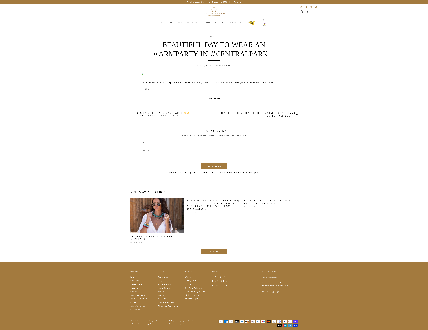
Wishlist (188, 277)
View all (214, 251)
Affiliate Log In (191, 299)
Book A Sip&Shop (219, 281)
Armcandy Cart (218, 276)
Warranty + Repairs (139, 295)
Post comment (214, 166)
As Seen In (162, 291)
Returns (133, 291)
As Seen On (163, 295)
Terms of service (161, 324)
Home (211, 36)
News (216, 36)
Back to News (215, 98)
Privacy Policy (226, 172)
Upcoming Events (219, 285)
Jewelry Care (136, 284)
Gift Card (189, 284)
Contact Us (163, 277)
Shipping (134, 288)
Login (132, 277)
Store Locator (164, 299)
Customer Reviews (166, 302)
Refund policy (135, 324)
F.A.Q (160, 280)
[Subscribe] (296, 277)
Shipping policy (175, 324)
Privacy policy (148, 324)
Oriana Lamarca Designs (146, 321)
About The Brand (165, 284)
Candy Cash (191, 280)
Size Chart (135, 280)
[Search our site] (302, 11)
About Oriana (164, 288)
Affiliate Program (193, 295)
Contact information (190, 324)
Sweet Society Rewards (196, 291)
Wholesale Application (168, 306)
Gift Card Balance (193, 288)
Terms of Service (245, 172)
